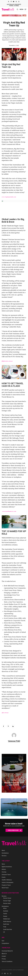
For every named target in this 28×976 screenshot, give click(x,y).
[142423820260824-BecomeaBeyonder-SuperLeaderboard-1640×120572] (14, 15)
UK (4, 932)
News (3, 850)
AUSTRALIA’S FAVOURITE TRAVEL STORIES (14, 5)
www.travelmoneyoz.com (9, 511)
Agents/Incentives (7, 866)
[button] (23, 9)
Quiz (3, 940)
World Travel (5, 887)
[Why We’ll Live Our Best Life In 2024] (14, 783)
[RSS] (16, 1)
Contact (4, 956)
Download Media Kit (7, 951)
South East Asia (7, 929)
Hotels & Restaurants (7, 882)
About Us (4, 953)
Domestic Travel (6, 874)
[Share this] (3, 726)
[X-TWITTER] (8, 1)
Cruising (4, 872)
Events (3, 877)
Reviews (4, 855)
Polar (4, 927)
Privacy (4, 959)
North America (7, 921)
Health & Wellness (7, 880)
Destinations (5, 853)
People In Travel (6, 885)
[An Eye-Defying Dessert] (14, 763)
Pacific (5, 913)
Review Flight (7, 900)
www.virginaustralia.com (9, 197)
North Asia (6, 924)
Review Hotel (7, 903)
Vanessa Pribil (14, 741)
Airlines (4, 869)
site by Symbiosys (18, 969)
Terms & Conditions (7, 961)
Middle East (6, 919)
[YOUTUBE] (13, 1)
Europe (5, 916)
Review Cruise (7, 898)
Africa (4, 908)
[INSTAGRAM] (18, 1)
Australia (5, 911)
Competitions (5, 943)
